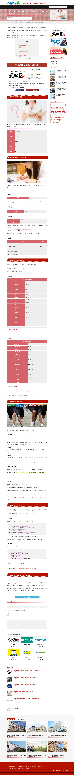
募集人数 (20, 47)
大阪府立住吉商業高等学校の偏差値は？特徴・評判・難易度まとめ (57, 756)
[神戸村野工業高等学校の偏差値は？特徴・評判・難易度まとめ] (9, 693)
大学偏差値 (30, 7)
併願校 (20, 50)
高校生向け (57, 122)
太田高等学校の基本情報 (22, 43)
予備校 (57, 107)
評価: (8, 613)
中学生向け (9, 753)
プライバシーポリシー (65, 770)
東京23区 (60, 114)
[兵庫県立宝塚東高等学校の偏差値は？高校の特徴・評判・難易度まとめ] (9, 672)
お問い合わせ (28, 766)
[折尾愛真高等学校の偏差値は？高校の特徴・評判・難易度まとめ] (9, 686)
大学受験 (63, 112)
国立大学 (52, 112)
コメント (9, 618)
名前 (8, 604)
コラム (14, 7)
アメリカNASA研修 (22, 57)
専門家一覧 (21, 766)
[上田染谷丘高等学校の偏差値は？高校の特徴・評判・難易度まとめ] (9, 700)
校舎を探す (20, 90)
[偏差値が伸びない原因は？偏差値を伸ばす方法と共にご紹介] (52, 84)
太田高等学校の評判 (21, 60)
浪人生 (52, 117)
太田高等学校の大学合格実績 (23, 51)
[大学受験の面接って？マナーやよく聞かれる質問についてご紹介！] (52, 90)
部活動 (20, 58)
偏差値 (20, 46)
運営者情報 (57, 770)
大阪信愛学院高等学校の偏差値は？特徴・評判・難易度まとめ (36, 756)
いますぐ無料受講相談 (32, 90)
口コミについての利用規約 (14, 610)
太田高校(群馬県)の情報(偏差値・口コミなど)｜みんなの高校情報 (23, 568)
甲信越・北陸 (56, 117)
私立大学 (20, 53)
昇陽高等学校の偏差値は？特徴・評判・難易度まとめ (36, 736)
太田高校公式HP (13, 329)
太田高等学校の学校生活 (22, 55)
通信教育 (57, 119)
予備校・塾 (9, 7)
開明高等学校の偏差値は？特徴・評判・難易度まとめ (16, 756)
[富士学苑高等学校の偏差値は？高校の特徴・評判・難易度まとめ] (9, 679)
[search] (66, 7)
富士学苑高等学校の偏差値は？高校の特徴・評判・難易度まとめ (25, 677)
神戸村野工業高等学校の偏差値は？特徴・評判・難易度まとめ (25, 691)
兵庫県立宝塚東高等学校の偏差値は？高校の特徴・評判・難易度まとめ (26, 670)
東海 (63, 114)
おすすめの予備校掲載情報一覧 (10, 766)
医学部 (18, 7)
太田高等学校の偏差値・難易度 (23, 45)
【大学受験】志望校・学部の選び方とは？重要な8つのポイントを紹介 (61, 71)
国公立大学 (20, 52)
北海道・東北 (61, 107)
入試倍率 (20, 48)
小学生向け (55, 114)
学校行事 (20, 56)
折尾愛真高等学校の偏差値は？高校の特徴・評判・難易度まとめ (25, 684)
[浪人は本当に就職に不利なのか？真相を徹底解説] (52, 96)
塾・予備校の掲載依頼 (37, 766)
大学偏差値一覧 (54, 63)
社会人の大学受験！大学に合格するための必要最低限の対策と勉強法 (61, 77)
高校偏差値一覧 (54, 61)
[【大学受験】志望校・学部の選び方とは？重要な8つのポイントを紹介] (52, 72)
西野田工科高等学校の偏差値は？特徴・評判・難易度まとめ (57, 736)
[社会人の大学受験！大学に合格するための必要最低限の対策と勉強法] (52, 78)
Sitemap (52, 770)
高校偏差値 (24, 7)
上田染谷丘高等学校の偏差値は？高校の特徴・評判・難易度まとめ (26, 698)
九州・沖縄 (53, 107)
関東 (60, 119)
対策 (51, 114)
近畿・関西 (53, 119)
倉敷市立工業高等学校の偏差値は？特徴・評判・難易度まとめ (16, 736)
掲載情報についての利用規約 (23, 768)
